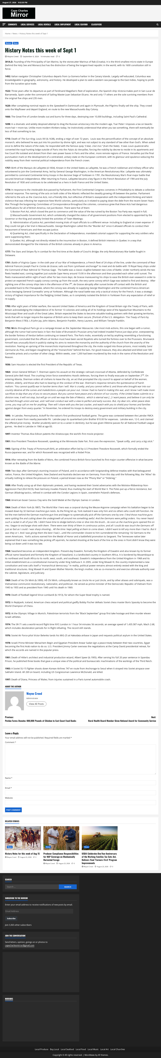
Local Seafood (81, 24)
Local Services (27, 24)
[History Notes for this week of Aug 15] (23, 838)
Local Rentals (44, 24)
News (16, 43)
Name (8, 778)
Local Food (81, 1049)
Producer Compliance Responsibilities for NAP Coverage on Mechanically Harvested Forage (61, 856)
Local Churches (117, 1049)
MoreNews (90, 1055)
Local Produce (41, 1049)
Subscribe (11, 918)
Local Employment (62, 24)
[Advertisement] (41, 972)
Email (8, 788)
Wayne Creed (12, 56)
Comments (12, 24)
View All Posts (36, 703)
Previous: (40, 718)
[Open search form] (157, 24)
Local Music (93, 1049)
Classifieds (96, 24)
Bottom (8, 43)
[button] (4, 24)
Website (9, 798)
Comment (10, 742)
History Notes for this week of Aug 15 (22, 853)
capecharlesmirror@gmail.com (19, 945)
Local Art (104, 1049)
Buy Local (54, 1049)
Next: (122, 718)
